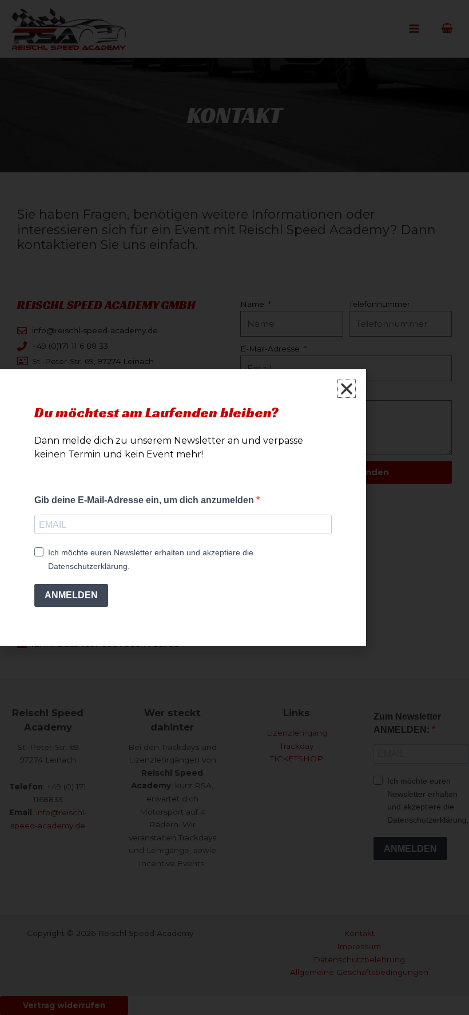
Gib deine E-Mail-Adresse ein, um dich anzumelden (145, 500)
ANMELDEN (71, 595)
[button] (347, 389)
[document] (234, 507)
